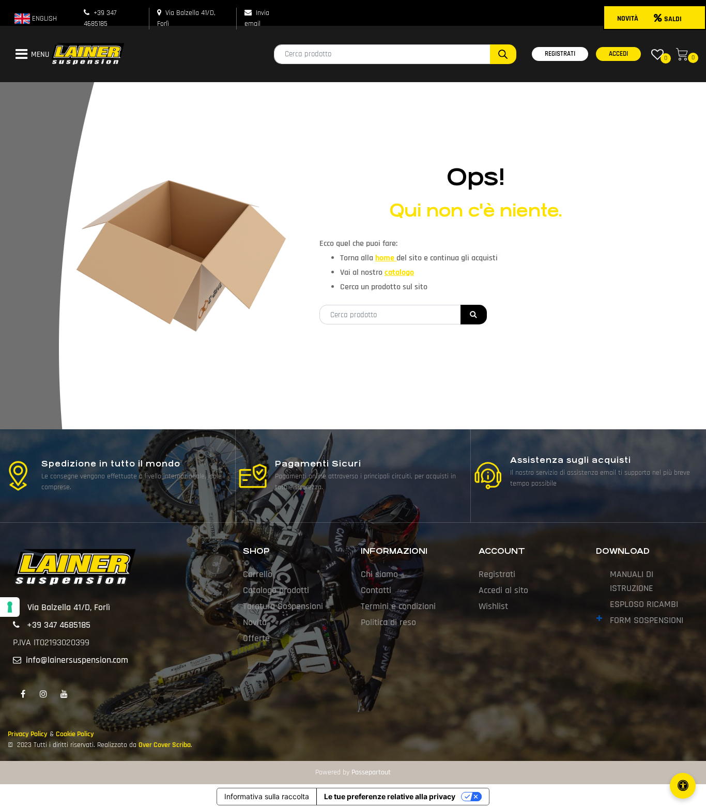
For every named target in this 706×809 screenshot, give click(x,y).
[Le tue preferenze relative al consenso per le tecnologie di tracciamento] (10, 607)
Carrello (257, 574)
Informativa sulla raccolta (266, 796)
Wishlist (493, 606)
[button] (503, 54)
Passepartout (371, 772)
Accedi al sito (503, 590)
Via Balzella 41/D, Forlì (68, 607)
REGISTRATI (560, 54)
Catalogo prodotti (276, 590)
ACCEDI (618, 54)
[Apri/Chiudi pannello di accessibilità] (683, 786)
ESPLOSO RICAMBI (644, 604)
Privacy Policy (28, 734)
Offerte (256, 638)
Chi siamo (379, 574)
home (385, 258)
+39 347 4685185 (58, 625)
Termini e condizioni (398, 606)
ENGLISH (43, 18)
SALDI (673, 19)
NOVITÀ (627, 18)
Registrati (497, 574)
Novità (255, 622)
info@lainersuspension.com (77, 660)
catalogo (399, 272)
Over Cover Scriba (165, 745)
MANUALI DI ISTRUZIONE (631, 581)
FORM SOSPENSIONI (646, 620)
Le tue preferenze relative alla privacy (389, 796)
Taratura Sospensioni (283, 606)
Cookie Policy (75, 734)
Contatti (376, 590)
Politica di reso (388, 622)
